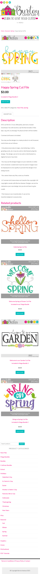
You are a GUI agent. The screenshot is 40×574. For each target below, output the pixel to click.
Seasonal (7, 31)
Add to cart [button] (20, 254)
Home (2, 31)
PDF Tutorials (4, 553)
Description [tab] (7, 114)
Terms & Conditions (7, 561)
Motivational (4, 549)
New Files (20, 108)
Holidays (3, 473)
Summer (5, 535)
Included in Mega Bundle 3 (9, 97)
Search (22, 443)
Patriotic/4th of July (8, 493)
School (2, 469)
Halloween (5, 498)
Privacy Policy (19, 561)
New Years (5, 510)
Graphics (3, 541)
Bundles (3, 461)
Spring (12, 31)
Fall (3, 523)
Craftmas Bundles (6, 465)
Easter (4, 485)
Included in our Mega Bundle (20, 304)
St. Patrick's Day (7, 481)
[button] (35, 38)
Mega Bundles (5, 457)
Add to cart (5, 101)
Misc (2, 515)
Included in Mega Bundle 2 (20, 422)
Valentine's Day (7, 477)
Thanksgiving (6, 502)
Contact (27, 561)
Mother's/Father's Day (9, 489)
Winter (4, 527)
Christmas (5, 506)
